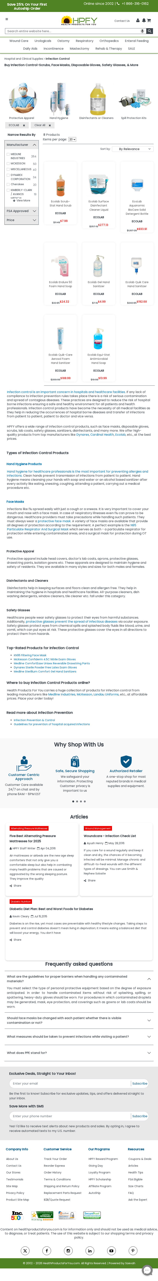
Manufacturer (17, 145)
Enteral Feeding (137, 41)
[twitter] (25, 1250)
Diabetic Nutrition (21, 901)
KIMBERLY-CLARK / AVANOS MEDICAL (21, 194)
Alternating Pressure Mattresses (29, 828)
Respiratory (84, 41)
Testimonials (14, 1179)
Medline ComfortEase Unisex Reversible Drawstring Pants (52, 663)
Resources (136, 1149)
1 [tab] (73, 801)
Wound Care (18, 41)
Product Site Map (17, 1200)
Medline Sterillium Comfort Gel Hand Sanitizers (45, 671)
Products (51, 134)
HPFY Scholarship (100, 1179)
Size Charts (135, 1186)
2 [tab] (77, 801)
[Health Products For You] (79, 20)
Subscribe (139, 1083)
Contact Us (122, 21)
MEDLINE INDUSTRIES (18, 156)
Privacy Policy (15, 1193)
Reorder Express (54, 1166)
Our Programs (99, 1149)
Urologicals (42, 41)
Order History (52, 1172)
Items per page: (55, 139)
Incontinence (54, 48)
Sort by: (105, 149)
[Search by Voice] (142, 31)
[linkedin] (90, 1250)
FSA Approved (18, 211)
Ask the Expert (137, 1200)
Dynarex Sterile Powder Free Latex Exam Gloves (46, 667)
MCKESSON (18, 163)
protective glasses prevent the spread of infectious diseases (72, 621)
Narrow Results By (21, 134)
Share (17, 886)
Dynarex (82, 434)
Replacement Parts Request (63, 1193)
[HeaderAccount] (138, 20)
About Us (12, 1159)
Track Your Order (55, 1159)
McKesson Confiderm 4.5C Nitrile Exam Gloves (45, 659)
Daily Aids (30, 48)
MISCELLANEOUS (21, 169)
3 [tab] (81, 801)
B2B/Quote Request (57, 1200)
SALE (131, 48)
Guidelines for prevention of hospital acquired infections (52, 724)
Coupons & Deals (139, 1159)
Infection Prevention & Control (35, 720)
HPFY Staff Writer (24, 848)
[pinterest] (133, 1250)
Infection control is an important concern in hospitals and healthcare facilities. (66, 392)
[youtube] (111, 1250)
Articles (133, 1166)
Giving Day (96, 1166)
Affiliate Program (100, 1186)
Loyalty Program (99, 1172)
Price (10, 220)
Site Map (12, 1186)
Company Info (17, 1149)
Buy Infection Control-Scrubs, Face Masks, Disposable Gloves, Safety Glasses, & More (71, 65)
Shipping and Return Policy (61, 1186)
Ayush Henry (95, 843)
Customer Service (57, 1149)
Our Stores (13, 1172)
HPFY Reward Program (103, 1159)
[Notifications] (144, 20)
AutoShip (95, 1193)
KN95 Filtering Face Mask (30, 655)
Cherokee (17, 184)
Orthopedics (109, 41)
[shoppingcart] (149, 21)
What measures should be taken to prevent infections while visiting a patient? (68, 1036)
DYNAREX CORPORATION (20, 177)
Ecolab (120, 434)
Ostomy (63, 41)
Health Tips (135, 1172)
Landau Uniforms (106, 694)
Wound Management (98, 828)
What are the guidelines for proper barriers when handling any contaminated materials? (67, 978)
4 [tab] (85, 801)
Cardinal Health (102, 434)
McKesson (84, 694)
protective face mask (54, 521)
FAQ (131, 1193)
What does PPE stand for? (27, 1053)
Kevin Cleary (21, 916)
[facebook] (46, 1250)
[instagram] (68, 1250)
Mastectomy (79, 48)
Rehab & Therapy (108, 48)
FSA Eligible (135, 1179)
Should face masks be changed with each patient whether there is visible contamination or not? (64, 1020)
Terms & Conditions (57, 1179)
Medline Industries (61, 694)
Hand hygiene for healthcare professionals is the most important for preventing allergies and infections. (77, 473)
